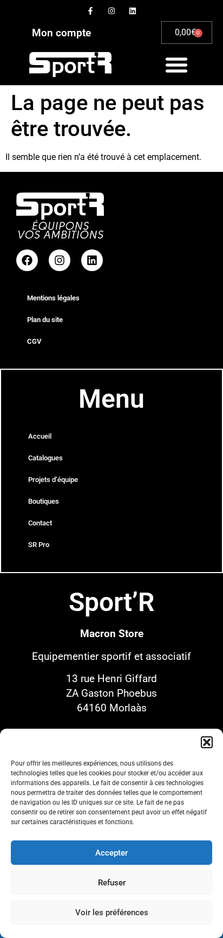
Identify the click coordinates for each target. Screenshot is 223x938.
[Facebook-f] (90, 10)
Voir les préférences (111, 912)
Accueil (39, 436)
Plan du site (45, 320)
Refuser (112, 883)
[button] (206, 742)
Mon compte (61, 33)
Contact (40, 523)
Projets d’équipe (53, 480)
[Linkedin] (132, 10)
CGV (34, 341)
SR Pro (38, 545)
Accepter (111, 853)
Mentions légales (53, 298)
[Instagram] (111, 10)
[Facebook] (27, 260)
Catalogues (45, 458)
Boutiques (43, 501)
